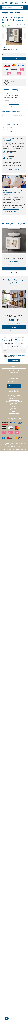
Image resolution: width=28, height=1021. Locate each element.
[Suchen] (22, 7)
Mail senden (9, 158)
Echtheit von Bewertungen (14, 395)
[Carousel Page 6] (19, 270)
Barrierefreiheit (14, 409)
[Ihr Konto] (22, 3)
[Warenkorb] (25, 3)
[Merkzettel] (6, 3)
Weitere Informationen (11, 211)
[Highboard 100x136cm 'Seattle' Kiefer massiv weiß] (14, 36)
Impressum (14, 408)
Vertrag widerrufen (14, 386)
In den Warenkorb (14, 58)
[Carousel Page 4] (15, 270)
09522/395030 (10, 152)
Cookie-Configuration (14, 413)
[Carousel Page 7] (9, 272)
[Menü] (3, 3)
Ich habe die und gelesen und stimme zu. (14, 356)
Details (14, 268)
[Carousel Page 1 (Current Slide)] (8, 270)
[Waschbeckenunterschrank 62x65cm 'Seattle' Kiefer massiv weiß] (14, 240)
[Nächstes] (25, 36)
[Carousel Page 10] (16, 272)
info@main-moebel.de (14, 378)
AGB (10, 355)
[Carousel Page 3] (12, 270)
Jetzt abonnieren (14, 360)
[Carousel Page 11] (18, 272)
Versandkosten (14, 49)
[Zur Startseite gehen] (14, 2)
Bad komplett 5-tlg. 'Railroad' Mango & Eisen (14, 316)
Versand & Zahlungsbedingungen (14, 401)
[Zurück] (2, 248)
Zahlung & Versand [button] (14, 419)
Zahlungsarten (14, 403)
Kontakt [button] (14, 367)
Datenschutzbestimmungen (19, 355)
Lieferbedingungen (14, 400)
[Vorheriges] (3, 36)
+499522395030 (14, 377)
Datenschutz (14, 406)
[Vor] (26, 248)
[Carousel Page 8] (11, 272)
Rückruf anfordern (14, 169)
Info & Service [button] (14, 391)
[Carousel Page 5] (17, 270)
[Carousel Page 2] (10, 270)
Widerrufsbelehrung (14, 398)
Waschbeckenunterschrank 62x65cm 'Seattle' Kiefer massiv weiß (14, 257)
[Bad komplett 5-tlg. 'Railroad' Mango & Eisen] (14, 299)
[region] (14, 36)
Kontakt (14, 411)
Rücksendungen (14, 404)
